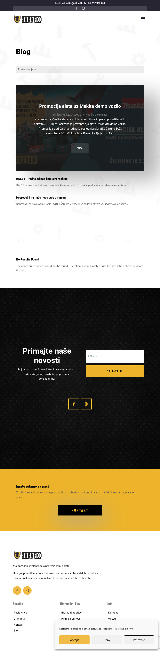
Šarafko (61, 114)
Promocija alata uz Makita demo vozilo (80, 106)
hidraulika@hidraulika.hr (74, 3)
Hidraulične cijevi (71, 612)
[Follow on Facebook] (76, 8)
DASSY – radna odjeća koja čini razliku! (42, 179)
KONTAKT (80, 510)
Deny (106, 640)
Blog (16, 630)
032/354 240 (98, 3)
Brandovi (19, 618)
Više (80, 148)
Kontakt (18, 624)
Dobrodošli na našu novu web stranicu (41, 197)
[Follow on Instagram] (83, 8)
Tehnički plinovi (70, 618)
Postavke (139, 640)
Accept (74, 640)
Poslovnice (20, 612)
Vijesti (87, 114)
